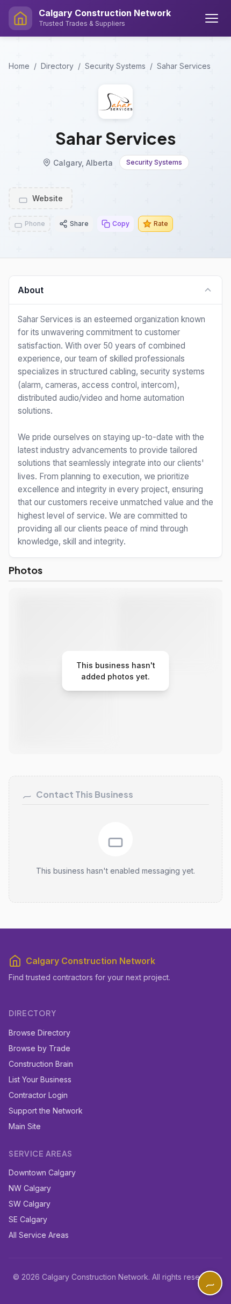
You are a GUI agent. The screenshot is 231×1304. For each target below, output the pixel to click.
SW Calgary (29, 1203)
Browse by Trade (39, 1048)
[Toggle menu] (211, 18)
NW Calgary (30, 1188)
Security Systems (115, 65)
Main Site (25, 1126)
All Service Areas (39, 1234)
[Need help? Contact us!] (210, 1283)
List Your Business (40, 1079)
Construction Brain (41, 1063)
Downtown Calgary (42, 1172)
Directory (57, 65)
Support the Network (46, 1110)
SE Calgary (28, 1219)
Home (19, 65)
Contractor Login (38, 1095)
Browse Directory (39, 1032)
